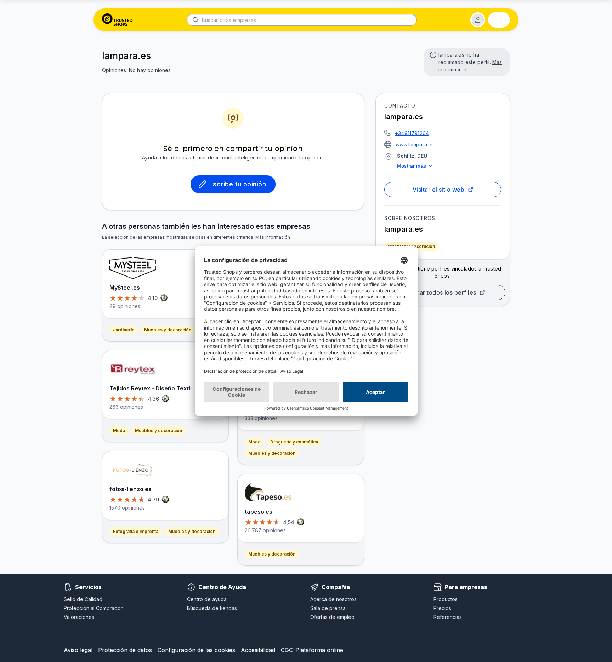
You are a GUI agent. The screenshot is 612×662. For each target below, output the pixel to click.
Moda (119, 430)
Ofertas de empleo (332, 617)
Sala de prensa (328, 608)
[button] (477, 19)
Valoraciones (79, 617)
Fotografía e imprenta (135, 531)
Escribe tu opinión (237, 184)
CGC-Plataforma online (312, 650)
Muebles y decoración (411, 246)
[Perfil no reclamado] (432, 54)
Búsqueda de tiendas (212, 608)
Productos (446, 599)
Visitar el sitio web (438, 189)
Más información (272, 237)
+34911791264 (412, 133)
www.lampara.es (415, 144)
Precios (442, 608)
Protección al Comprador (93, 608)
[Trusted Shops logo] (117, 19)
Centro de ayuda (207, 599)
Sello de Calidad (83, 599)
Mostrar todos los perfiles (440, 292)
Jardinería (123, 329)
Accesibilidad (258, 650)
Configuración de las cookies (196, 650)
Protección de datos (125, 650)
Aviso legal (78, 650)
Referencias (448, 617)
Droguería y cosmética (294, 442)
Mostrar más (411, 166)
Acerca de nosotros (333, 599)
